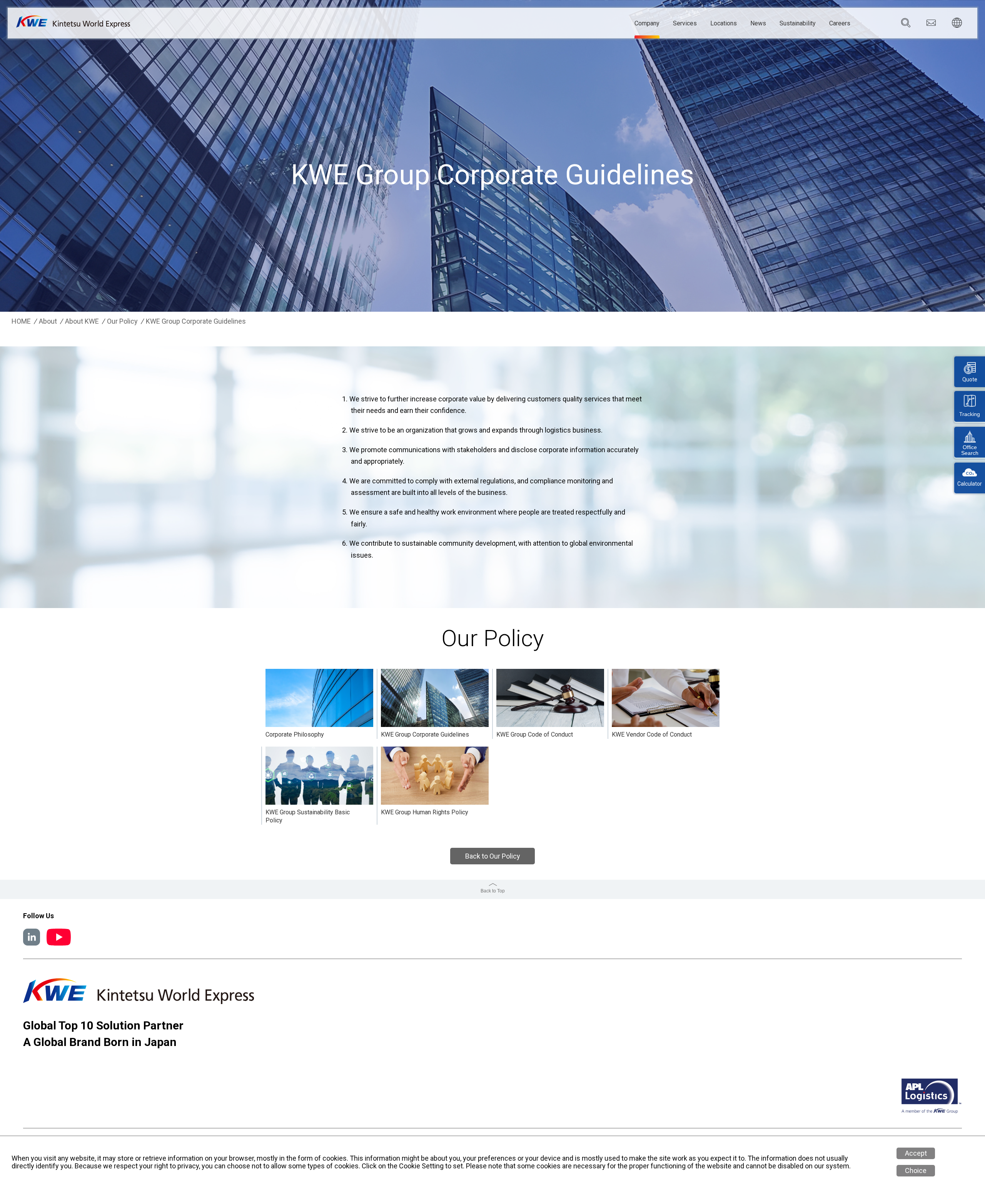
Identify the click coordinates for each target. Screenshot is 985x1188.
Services (685, 23)
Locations (723, 23)
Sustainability (798, 23)
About (48, 321)
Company (646, 23)
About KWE (82, 321)
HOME (21, 321)
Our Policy (122, 321)
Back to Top (493, 891)
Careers (839, 23)
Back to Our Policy (492, 856)
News (758, 23)
